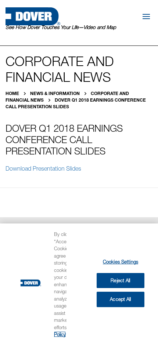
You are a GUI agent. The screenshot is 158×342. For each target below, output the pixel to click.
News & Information (55, 93)
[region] (79, 282)
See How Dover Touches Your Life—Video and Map (61, 27)
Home (13, 93)
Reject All (120, 280)
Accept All (120, 299)
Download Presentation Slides (43, 168)
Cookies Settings (120, 262)
